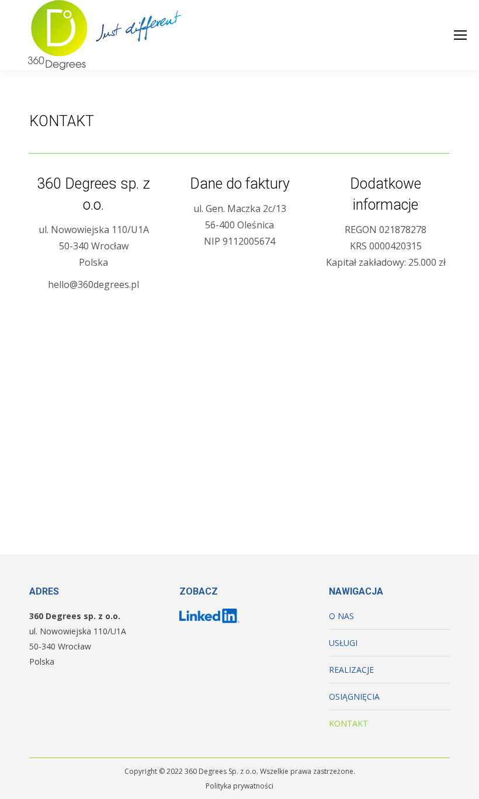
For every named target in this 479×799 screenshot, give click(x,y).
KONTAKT (348, 723)
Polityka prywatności (239, 786)
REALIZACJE (351, 669)
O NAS (341, 615)
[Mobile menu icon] (460, 35)
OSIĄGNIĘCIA (354, 696)
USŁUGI (343, 642)
